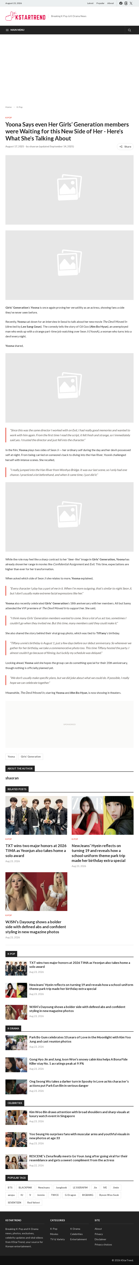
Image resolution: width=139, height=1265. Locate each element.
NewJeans (44, 1187)
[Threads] (126, 3)
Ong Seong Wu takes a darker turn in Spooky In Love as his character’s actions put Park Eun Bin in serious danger (79, 1083)
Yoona (11, 756)
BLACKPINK (25, 1187)
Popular (100, 3)
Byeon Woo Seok (109, 1195)
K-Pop (19, 107)
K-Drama (75, 1228)
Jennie (41, 1195)
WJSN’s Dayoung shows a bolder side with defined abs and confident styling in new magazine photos (35, 926)
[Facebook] (120, 3)
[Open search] (129, 30)
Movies (54, 1233)
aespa (11, 1195)
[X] (131, 3)
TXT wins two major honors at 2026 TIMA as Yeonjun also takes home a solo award (35, 850)
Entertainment (78, 1239)
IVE (105, 1187)
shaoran (34, 146)
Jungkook (61, 1187)
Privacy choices (103, 1244)
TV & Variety (57, 1239)
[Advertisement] (69, 67)
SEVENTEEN (14, 1202)
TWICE (55, 1195)
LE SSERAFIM (80, 1187)
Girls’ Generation (31, 756)
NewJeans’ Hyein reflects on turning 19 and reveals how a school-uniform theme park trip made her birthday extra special (81, 987)
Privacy (99, 1233)
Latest (90, 3)
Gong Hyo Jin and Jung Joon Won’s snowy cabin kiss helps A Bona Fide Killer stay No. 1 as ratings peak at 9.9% (78, 1061)
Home (8, 107)
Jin (95, 1187)
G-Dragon (70, 1195)
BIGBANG (87, 1195)
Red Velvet (33, 1202)
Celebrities (76, 1233)
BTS (10, 1187)
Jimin (116, 1187)
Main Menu (17, 29)
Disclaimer (100, 1239)
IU (22, 1195)
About (110, 3)
